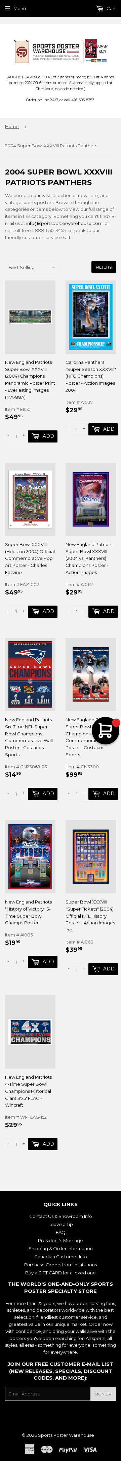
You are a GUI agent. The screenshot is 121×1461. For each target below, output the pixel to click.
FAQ (61, 1232)
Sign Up (103, 1393)
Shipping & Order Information (61, 1248)
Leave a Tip (60, 1224)
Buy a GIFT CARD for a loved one (60, 1272)
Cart (111, 8)
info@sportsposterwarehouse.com (64, 223)
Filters (104, 267)
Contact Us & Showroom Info (60, 1216)
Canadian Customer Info (60, 1256)
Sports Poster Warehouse (66, 1435)
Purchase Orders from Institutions (60, 1264)
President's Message (60, 1240)
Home (12, 126)
